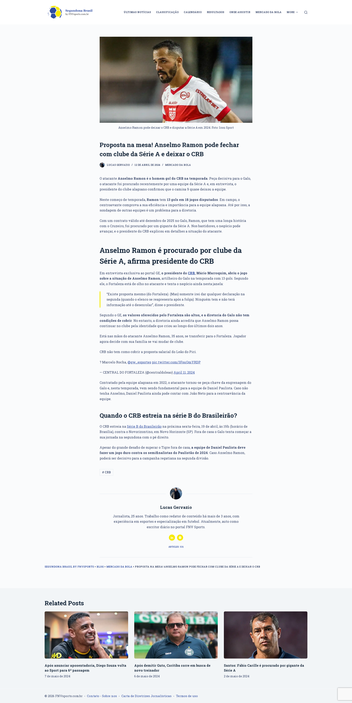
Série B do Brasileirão (144, 426)
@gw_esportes (139, 362)
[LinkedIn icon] (172, 538)
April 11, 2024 (184, 372)
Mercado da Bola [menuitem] (268, 12)
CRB (191, 273)
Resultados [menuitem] (215, 12)
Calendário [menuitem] (193, 12)
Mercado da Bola (178, 164)
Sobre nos (109, 696)
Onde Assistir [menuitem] (239, 12)
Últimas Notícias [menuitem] (137, 12)
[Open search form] (305, 12)
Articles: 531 (176, 546)
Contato (93, 696)
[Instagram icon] (180, 538)
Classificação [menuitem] (167, 12)
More (291, 12)
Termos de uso (187, 696)
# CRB (106, 472)
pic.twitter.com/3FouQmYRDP (176, 362)
